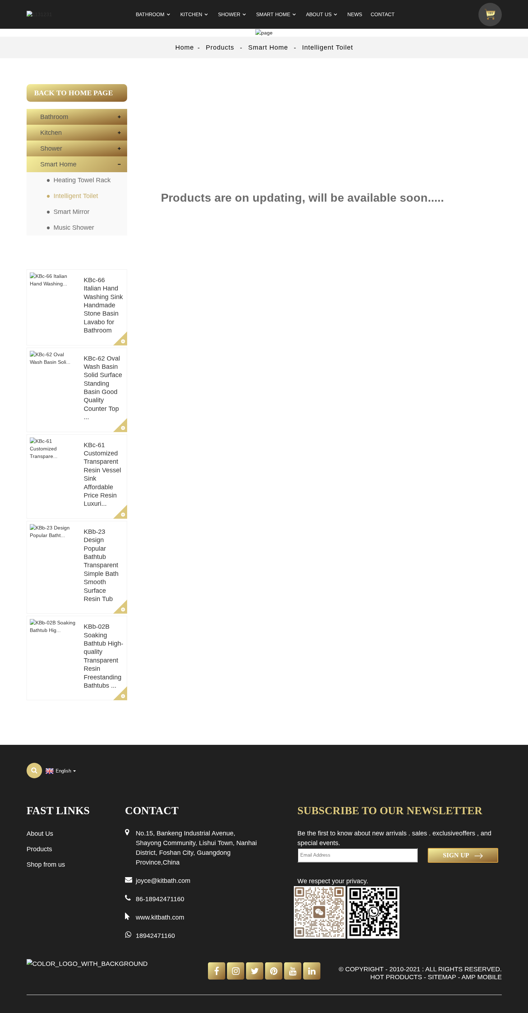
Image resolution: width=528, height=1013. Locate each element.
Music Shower (74, 227)
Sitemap (442, 977)
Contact (383, 14)
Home (184, 47)
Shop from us (46, 864)
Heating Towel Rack (82, 180)
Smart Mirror (71, 211)
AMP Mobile (482, 977)
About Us (319, 14)
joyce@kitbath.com (163, 880)
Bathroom (150, 14)
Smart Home (273, 14)
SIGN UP (456, 855)
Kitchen (191, 14)
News (354, 14)
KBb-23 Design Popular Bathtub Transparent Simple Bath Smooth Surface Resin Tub (101, 565)
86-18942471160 (160, 899)
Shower (229, 14)
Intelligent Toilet (327, 47)
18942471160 (155, 935)
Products (220, 47)
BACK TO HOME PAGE (73, 93)
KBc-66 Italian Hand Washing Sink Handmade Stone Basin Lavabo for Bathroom (103, 305)
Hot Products (396, 977)
